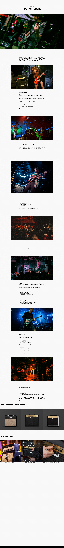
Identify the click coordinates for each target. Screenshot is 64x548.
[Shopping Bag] (61, 3)
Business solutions (49, 1)
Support (56, 3)
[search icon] (58, 3)
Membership (53, 1)
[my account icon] (59, 3)
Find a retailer (57, 1)
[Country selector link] (62, 1)
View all (62, 404)
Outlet (60, 1)
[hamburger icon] (62, 3)
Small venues (32, 6)
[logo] (3, 3)
